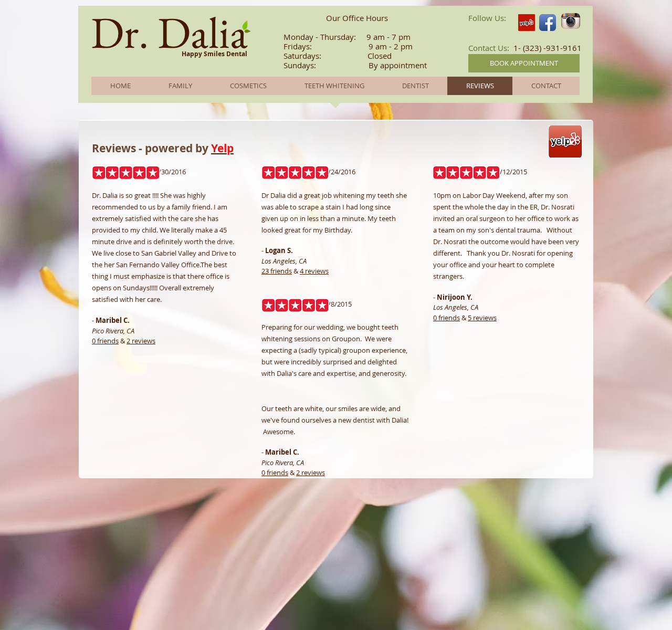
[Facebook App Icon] (547, 22)
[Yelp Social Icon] (526, 22)
